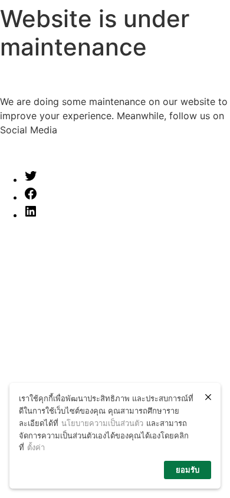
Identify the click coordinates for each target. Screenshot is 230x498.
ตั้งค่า (36, 447)
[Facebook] (31, 197)
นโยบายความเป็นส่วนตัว (102, 423)
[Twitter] (31, 179)
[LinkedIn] (31, 215)
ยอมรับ (187, 469)
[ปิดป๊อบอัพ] (208, 397)
